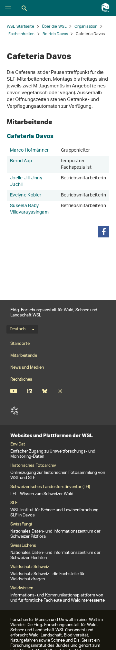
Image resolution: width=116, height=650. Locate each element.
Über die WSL (54, 26)
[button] (103, 231)
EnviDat (17, 444)
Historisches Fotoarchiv (33, 465)
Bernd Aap (21, 161)
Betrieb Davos (55, 34)
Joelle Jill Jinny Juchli (26, 181)
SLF (14, 411)
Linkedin (29, 391)
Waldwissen (21, 588)
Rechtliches (21, 379)
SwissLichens (23, 545)
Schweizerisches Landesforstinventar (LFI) (50, 487)
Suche (24, 8)
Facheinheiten (21, 34)
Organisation (85, 26)
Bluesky (44, 391)
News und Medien (27, 367)
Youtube (13, 391)
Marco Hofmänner (29, 150)
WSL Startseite (20, 26)
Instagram (60, 391)
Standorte (20, 343)
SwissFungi (21, 524)
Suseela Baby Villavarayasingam (29, 209)
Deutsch (17, 329)
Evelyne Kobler (25, 195)
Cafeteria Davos (30, 135)
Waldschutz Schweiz (29, 567)
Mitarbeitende (23, 355)
